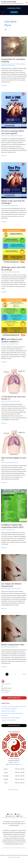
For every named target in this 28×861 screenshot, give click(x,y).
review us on (4, 692)
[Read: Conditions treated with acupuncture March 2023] (14, 505)
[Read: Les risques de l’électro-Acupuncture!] (14, 567)
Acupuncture (4, 64)
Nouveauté (9, 135)
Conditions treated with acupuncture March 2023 (12, 526)
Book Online (14, 12)
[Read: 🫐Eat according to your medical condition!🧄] (14, 317)
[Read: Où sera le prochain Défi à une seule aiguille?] (14, 110)
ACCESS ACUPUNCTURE (8, 2)
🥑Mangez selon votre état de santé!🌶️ (13, 268)
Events (2, 205)
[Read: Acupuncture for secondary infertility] (14, 46)
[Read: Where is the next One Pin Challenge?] (14, 180)
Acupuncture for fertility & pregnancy (16, 64)
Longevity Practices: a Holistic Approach (10, 717)
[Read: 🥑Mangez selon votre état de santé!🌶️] (14, 246)
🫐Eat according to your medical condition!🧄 (11, 340)
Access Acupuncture (6, 684)
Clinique (3, 588)
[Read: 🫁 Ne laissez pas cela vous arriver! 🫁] (14, 381)
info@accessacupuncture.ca (15, 764)
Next (25, 674)
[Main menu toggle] (26, 2)
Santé (8, 272)
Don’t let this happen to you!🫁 (13, 459)
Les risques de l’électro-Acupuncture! (11, 584)
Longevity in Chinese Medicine (8, 720)
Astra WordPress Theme (14, 857)
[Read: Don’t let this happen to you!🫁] (14, 442)
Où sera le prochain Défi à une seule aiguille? (12, 132)
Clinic (2, 529)
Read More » (4, 85)
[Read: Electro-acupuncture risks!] (14, 628)
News (6, 205)
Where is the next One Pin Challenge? (13, 202)
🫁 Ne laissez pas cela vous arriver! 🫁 (13, 397)
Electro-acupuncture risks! (12, 644)
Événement (4, 135)
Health (2, 65)
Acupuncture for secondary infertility (13, 60)
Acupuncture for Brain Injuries (8, 711)
